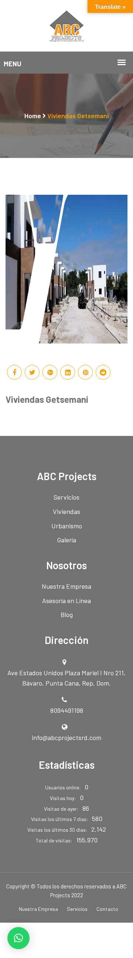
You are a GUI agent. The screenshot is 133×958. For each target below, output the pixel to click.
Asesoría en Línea (66, 600)
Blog (67, 614)
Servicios (66, 497)
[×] (18, 938)
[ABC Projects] (66, 25)
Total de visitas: (54, 840)
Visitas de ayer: (61, 809)
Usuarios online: (63, 787)
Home (32, 116)
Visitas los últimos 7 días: (59, 819)
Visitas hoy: (63, 798)
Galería (66, 540)
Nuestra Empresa (66, 586)
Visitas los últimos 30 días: (57, 830)
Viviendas (66, 511)
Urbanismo (66, 526)
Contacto (107, 909)
